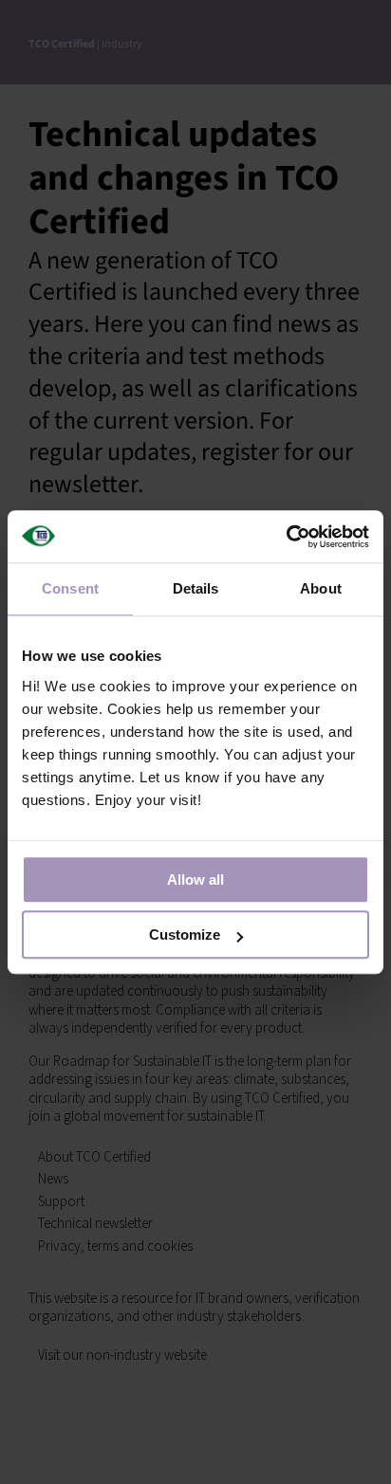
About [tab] (321, 588)
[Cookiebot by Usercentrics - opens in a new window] (286, 536)
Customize (184, 934)
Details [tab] (196, 588)
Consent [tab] (70, 588)
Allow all (195, 879)
